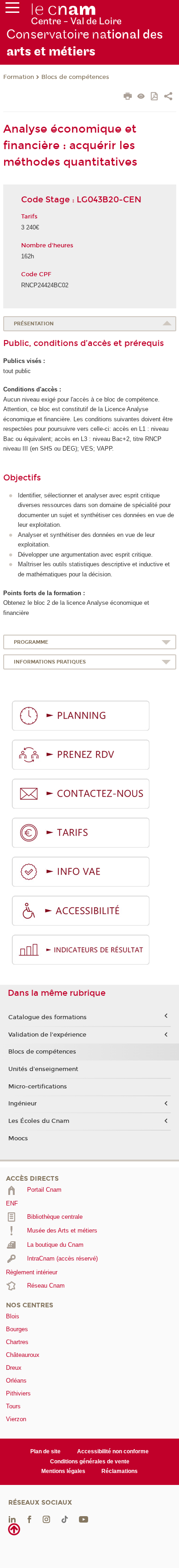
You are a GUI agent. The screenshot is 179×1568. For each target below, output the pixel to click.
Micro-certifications (37, 1086)
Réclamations (119, 1471)
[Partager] (168, 97)
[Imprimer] (128, 97)
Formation (18, 77)
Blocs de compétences (75, 77)
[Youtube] (83, 1518)
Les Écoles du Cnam (38, 1121)
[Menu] (12, 10)
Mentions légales (63, 1471)
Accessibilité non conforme (113, 1451)
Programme (31, 642)
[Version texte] (141, 97)
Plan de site (45, 1451)
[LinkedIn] (12, 1518)
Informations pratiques (50, 662)
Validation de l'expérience (47, 1034)
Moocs (18, 1138)
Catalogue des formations (47, 1017)
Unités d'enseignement (43, 1069)
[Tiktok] (65, 1518)
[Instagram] (46, 1518)
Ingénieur (22, 1103)
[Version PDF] (155, 97)
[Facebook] (29, 1518)
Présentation (34, 324)
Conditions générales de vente (89, 1461)
